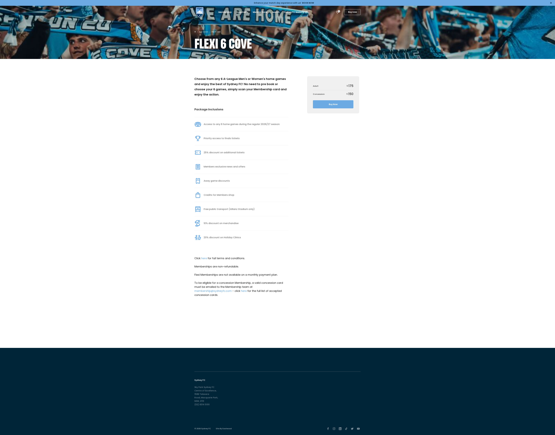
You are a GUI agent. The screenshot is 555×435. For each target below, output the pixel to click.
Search (276, 12)
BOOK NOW (308, 2)
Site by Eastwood (224, 428)
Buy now (352, 12)
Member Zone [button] (260, 12)
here (204, 258)
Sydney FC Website (294, 12)
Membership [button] (225, 12)
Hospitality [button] (242, 12)
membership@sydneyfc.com (213, 291)
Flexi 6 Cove (216, 32)
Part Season (203, 32)
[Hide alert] (551, 3)
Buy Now (333, 104)
